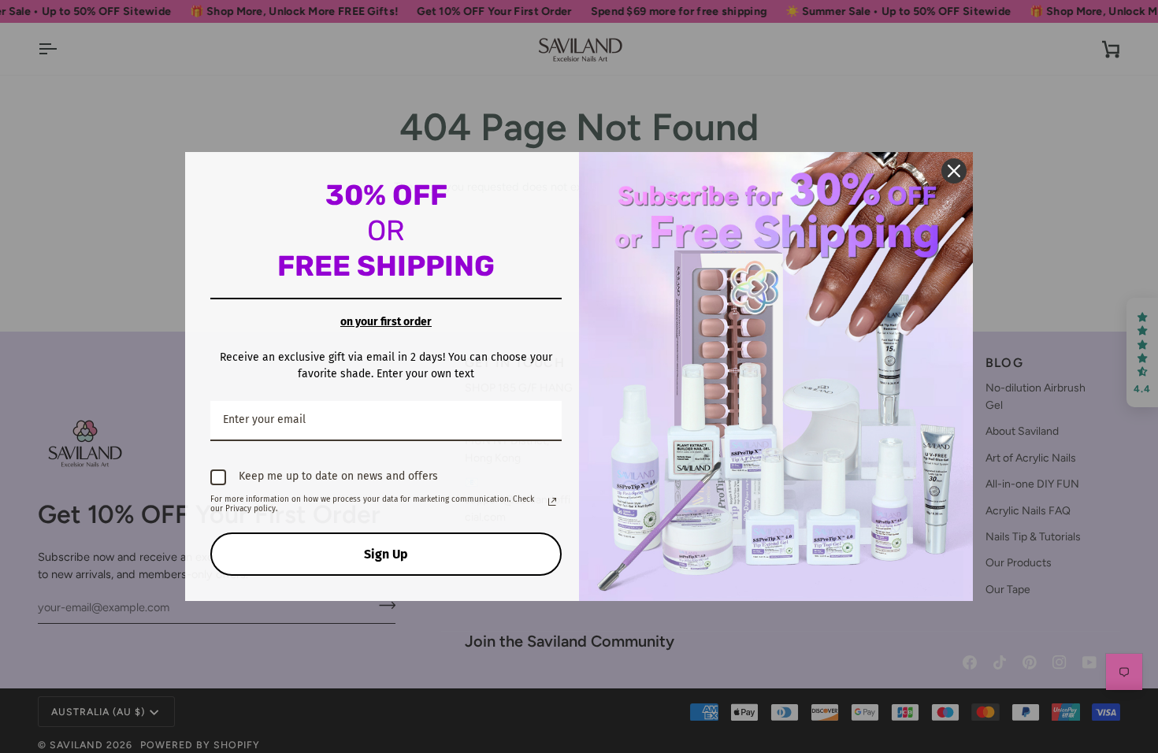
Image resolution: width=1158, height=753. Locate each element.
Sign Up (386, 554)
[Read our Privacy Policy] (552, 501)
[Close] (954, 171)
